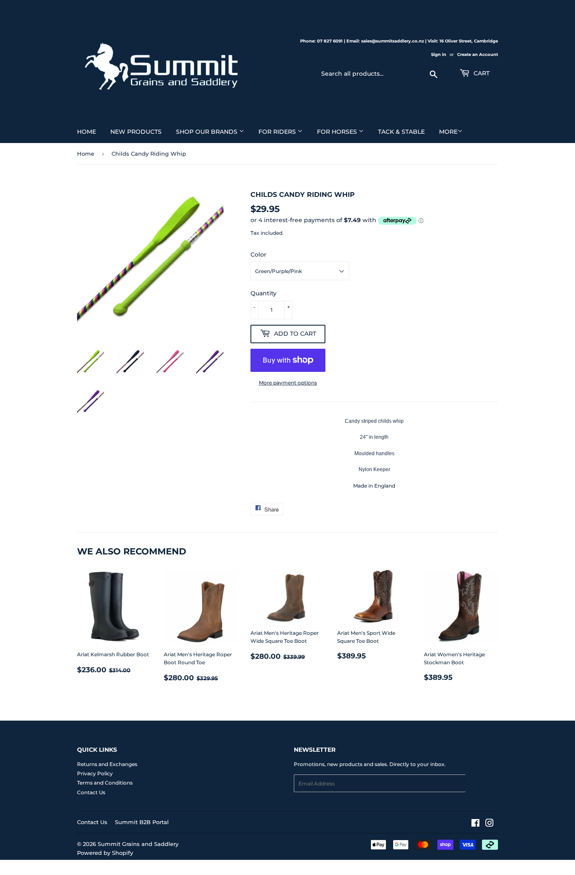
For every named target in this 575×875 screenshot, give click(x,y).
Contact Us (91, 792)
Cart (481, 73)
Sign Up (481, 783)
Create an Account (477, 54)
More (448, 131)
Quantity (263, 293)
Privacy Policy (95, 773)
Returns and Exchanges (107, 764)
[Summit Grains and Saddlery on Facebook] (475, 824)
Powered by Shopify (105, 852)
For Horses (338, 131)
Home (86, 131)
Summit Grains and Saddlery (138, 844)
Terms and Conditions (105, 783)
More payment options (288, 382)
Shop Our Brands (207, 131)
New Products (136, 131)
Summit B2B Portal (142, 822)
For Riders (278, 131)
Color (258, 254)
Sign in (438, 54)
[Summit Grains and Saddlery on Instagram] (489, 824)
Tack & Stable (401, 131)
